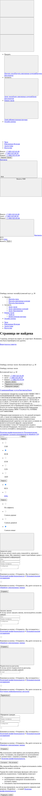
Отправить (4, 591)
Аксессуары (8, 146)
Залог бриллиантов (16, 311)
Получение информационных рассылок (14, 691)
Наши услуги (14, 390)
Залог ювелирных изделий (23, 96)
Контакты (3, 160)
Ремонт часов (9, 100)
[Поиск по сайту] (17, 8)
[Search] (17, 227)
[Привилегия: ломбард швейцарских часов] (16, 212)
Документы (23, 390)
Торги (29, 390)
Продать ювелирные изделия (25, 73)
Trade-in (7, 120)
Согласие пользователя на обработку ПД (24, 434)
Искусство (8, 148)
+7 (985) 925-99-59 (11, 153)
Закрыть (3, 439)
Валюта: (21, 179)
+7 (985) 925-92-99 (12, 151)
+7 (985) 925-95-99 (13, 155)
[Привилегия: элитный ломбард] (16, 361)
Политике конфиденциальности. (13, 758)
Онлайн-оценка (10, 318)
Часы (6, 142)
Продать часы (9, 73)
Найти (23, 436)
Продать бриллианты (16, 303)
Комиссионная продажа (18, 120)
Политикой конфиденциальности (12, 576)
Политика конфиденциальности (12, 432)
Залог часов (8, 96)
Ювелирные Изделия (12, 144)
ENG (6, 239)
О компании (4, 390)
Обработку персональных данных (12, 587)
